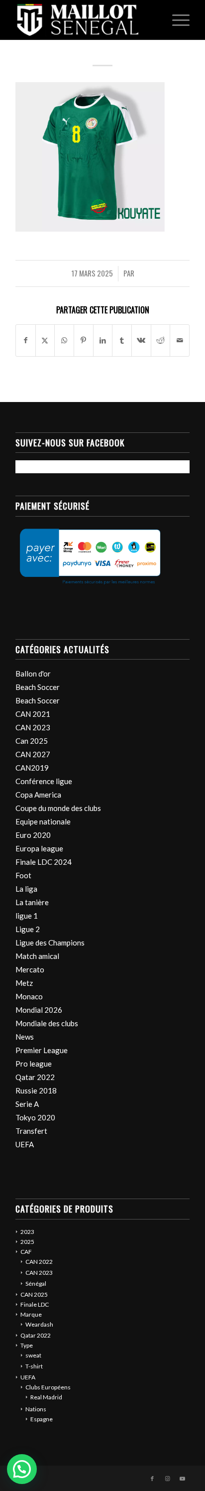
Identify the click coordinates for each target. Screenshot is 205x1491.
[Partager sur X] (45, 340)
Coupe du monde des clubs (58, 808)
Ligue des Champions (50, 942)
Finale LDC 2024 (43, 861)
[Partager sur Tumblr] (121, 340)
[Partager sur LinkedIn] (103, 340)
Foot (23, 875)
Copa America (38, 794)
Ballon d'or (33, 673)
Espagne (41, 1419)
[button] (22, 1469)
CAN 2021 (32, 713)
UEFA (24, 1144)
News (24, 1036)
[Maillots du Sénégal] (85, 20)
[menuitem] (176, 20)
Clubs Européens (48, 1387)
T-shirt (34, 1366)
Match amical (37, 955)
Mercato (29, 969)
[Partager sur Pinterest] (83, 340)
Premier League (41, 1050)
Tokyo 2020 (35, 1117)
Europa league (39, 848)
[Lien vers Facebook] (152, 1478)
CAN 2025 (34, 1294)
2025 (27, 1241)
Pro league (33, 1063)
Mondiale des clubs (46, 1023)
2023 (27, 1231)
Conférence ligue (43, 781)
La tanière (32, 902)
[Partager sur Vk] (141, 340)
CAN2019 (32, 767)
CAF (26, 1251)
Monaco (29, 996)
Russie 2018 (36, 1090)
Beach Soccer (37, 686)
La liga (26, 888)
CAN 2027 (32, 754)
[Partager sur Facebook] (25, 340)
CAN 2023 (32, 727)
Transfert (31, 1130)
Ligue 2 (27, 929)
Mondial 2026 (38, 1009)
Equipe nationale (43, 821)
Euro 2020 (33, 834)
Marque (31, 1314)
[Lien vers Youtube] (182, 1478)
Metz (24, 982)
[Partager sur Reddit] (160, 340)
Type (26, 1345)
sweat (33, 1355)
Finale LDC (34, 1304)
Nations (35, 1409)
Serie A (27, 1103)
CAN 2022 (39, 1261)
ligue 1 (26, 915)
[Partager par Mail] (179, 340)
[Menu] (176, 20)
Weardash (39, 1324)
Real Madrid (46, 1397)
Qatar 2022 (35, 1077)
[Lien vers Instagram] (167, 1478)
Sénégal (35, 1283)
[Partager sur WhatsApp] (64, 340)
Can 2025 (31, 740)
